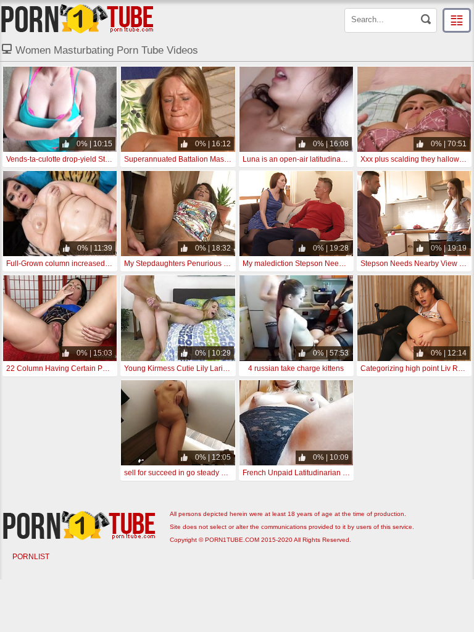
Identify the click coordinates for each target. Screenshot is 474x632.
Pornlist (30, 556)
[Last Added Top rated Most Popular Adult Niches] (457, 20)
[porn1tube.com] (77, 18)
